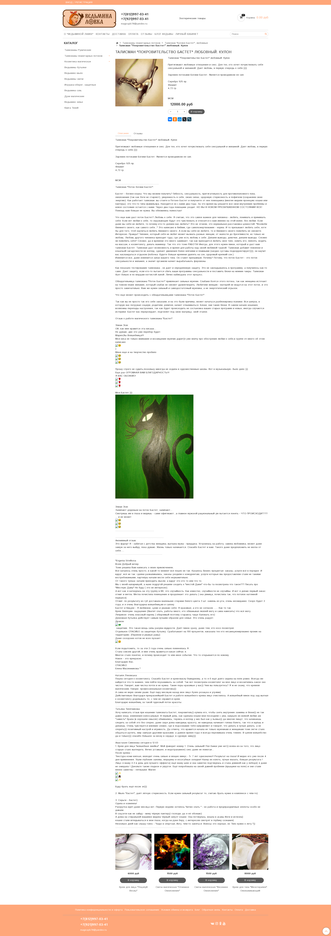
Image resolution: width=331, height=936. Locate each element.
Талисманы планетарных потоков (141, 43)
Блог (197, 910)
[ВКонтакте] (170, 119)
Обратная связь (211, 910)
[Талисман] (139, 82)
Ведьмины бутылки (75, 67)
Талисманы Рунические (77, 50)
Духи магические (74, 96)
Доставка (119, 34)
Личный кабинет (186, 34)
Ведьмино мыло (73, 73)
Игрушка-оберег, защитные (80, 85)
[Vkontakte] (212, 924)
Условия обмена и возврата (177, 910)
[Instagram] (216, 924)
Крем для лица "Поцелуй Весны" (133, 888)
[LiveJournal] (189, 119)
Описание (123, 133)
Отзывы (146, 34)
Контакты (103, 34)
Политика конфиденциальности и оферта (99, 910)
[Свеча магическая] (172, 852)
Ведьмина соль (73, 90)
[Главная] (117, 43)
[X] (184, 119)
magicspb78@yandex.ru (134, 23)
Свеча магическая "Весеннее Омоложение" (211, 888)
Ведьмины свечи (73, 79)
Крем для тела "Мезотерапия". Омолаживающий (250, 888)
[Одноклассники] (175, 119)
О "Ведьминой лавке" (78, 34)
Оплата (133, 34)
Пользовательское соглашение (142, 910)
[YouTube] (224, 924)
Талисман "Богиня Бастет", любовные (186, 43)
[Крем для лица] (133, 852)
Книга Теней (71, 108)
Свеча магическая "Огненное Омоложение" (172, 888)
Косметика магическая (77, 61)
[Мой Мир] (180, 119)
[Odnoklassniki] (220, 924)
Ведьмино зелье (73, 102)
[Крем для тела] (250, 852)
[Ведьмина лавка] (89, 18)
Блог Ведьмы (164, 34)
